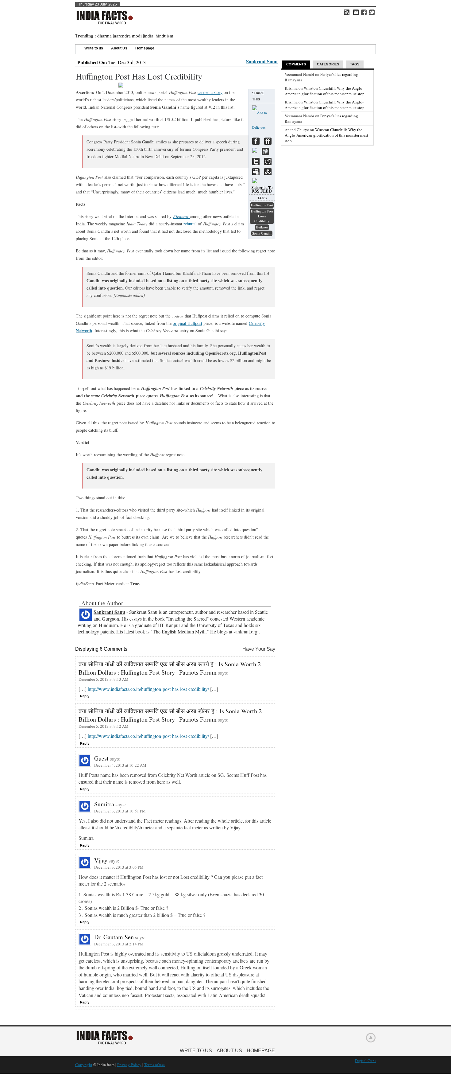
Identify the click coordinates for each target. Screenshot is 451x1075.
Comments (296, 64)
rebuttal (190, 224)
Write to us (93, 48)
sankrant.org (246, 631)
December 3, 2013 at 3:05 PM (119, 867)
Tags (354, 64)
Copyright (83, 1064)
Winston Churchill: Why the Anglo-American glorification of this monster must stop (324, 90)
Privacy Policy (129, 1064)
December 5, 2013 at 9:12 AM (104, 726)
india (148, 36)
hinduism (164, 36)
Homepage (144, 48)
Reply (84, 696)
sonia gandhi (262, 233)
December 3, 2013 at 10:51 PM (120, 811)
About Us (119, 48)
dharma (104, 36)
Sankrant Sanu (262, 61)
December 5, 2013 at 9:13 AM (104, 679)
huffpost (262, 227)
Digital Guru (365, 1060)
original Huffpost (187, 323)
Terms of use (154, 1064)
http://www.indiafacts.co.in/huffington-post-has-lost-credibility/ (148, 689)
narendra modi (128, 36)
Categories (328, 64)
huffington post (262, 205)
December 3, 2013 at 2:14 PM (119, 944)
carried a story (210, 92)
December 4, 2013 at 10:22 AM (120, 765)
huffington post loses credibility (262, 216)
